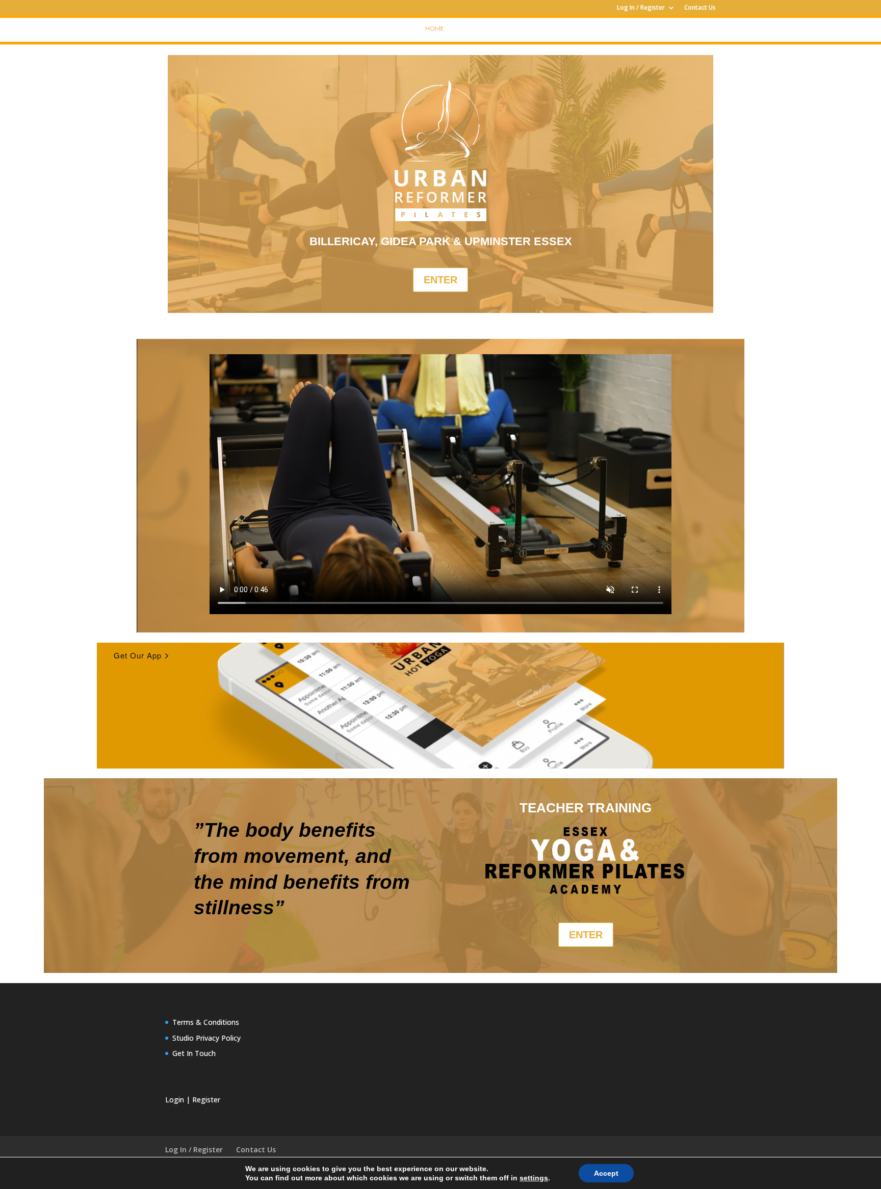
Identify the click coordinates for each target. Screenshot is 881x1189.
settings (534, 1178)
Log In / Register (641, 8)
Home (434, 28)
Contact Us (700, 8)
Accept (606, 1173)
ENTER (440, 279)
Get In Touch (194, 1053)
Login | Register (192, 1099)
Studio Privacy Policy (206, 1038)
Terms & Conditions (205, 1022)
